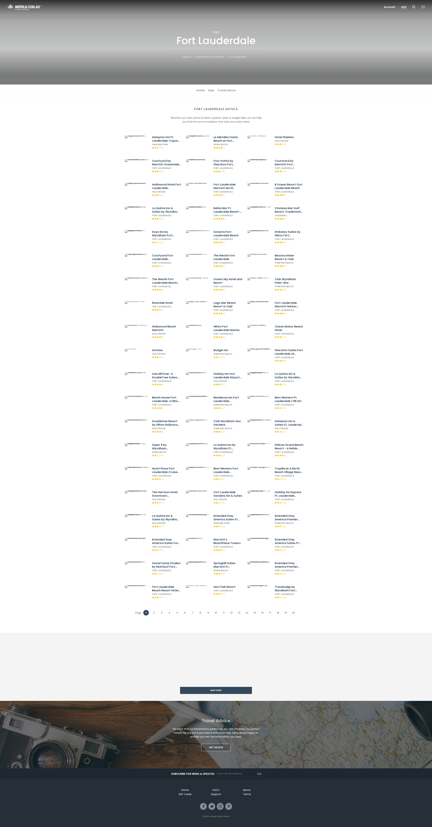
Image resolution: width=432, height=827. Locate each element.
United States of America (210, 56)
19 (286, 613)
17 (270, 613)
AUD (404, 7)
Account (389, 7)
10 (216, 613)
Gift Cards (185, 794)
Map (211, 90)
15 (255, 613)
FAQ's (216, 790)
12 (232, 613)
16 (262, 613)
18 (278, 613)
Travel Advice (227, 90)
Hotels (200, 90)
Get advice (216, 747)
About (247, 790)
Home (185, 790)
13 (239, 613)
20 (293, 613)
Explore (187, 56)
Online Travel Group (220, 816)
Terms (247, 794)
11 (223, 613)
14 (247, 613)
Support (216, 794)
